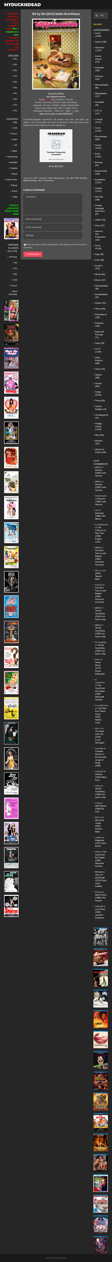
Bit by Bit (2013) (56, 166)
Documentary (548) (101, 138)
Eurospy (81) (99, 163)
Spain (14, 139)
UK (15, 145)
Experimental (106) (101, 172)
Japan (14, 151)
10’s (15, 110)
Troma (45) (100, 400)
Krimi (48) (99, 260)
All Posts (13, 257)
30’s (15, 99)
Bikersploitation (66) (101, 86)
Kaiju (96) (99, 254)
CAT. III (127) (98, 112)
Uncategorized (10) (101, 416)
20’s (15, 105)
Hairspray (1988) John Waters (100, 516)
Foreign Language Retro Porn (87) (100, 209)
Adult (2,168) (100, 42)
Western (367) (99, 442)
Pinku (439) (100, 309)
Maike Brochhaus (30, 180)
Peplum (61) (100, 303)
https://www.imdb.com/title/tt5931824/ (56, 114)
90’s (15, 64)
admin (98, 467)
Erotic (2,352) (98, 155)
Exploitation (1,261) (100, 181)
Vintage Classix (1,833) (98, 426)
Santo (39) (99, 343)
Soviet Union (11, 179)
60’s (15, 82)
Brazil (14, 174)
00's (72, 178)
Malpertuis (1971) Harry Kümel (100, 843)
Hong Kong (12, 156)
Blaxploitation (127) (101, 94)
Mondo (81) (100, 274)
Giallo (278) (100, 220)
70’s (15, 76)
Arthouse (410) (99, 77)
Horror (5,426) (98, 247)
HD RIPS (97, 24)
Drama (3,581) (98, 146)
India (15, 197)
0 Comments (49, 180)
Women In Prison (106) (100, 450)
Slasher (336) (98, 376)
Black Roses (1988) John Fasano (101, 898)
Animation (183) (99, 69)
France (14, 133)
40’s (15, 93)
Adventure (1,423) (99, 49)
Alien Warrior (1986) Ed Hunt (100, 809)
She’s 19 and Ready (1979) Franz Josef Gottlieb (101, 880)
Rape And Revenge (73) (99, 335)
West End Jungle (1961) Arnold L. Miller (99, 826)
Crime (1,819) (98, 129)
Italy (15, 122)
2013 (77, 178)
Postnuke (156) (99, 324)
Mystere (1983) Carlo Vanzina (100, 473)
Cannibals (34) (99, 103)
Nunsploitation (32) (101, 295)
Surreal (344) (98, 384)
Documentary (59, 178)
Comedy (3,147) (99, 120)
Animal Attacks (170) (98, 59)
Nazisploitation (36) (101, 287)
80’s (15, 70)
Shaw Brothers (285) (99, 360)
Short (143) (100, 369)
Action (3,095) (98, 34)
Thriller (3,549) (98, 393)
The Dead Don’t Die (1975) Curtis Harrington (99, 737)
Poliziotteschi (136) (101, 315)
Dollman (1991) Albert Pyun (100, 777)
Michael (98, 872)
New (40, 180)
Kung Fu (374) (99, 267)
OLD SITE (12, 251)
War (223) (99, 435)
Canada (13, 168)
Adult (50, 178)
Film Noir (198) (99, 198)
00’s (15, 59)
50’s (15, 87)
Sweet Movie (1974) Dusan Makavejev (100, 668)
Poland (14, 185)
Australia (13, 162)
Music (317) (100, 280)
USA (15, 128)
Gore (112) (100, 225)
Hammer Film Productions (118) (100, 235)
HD (15, 262)
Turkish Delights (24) (100, 407)
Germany (83, 178)
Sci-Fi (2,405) (98, 350)
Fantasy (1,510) (98, 189)
